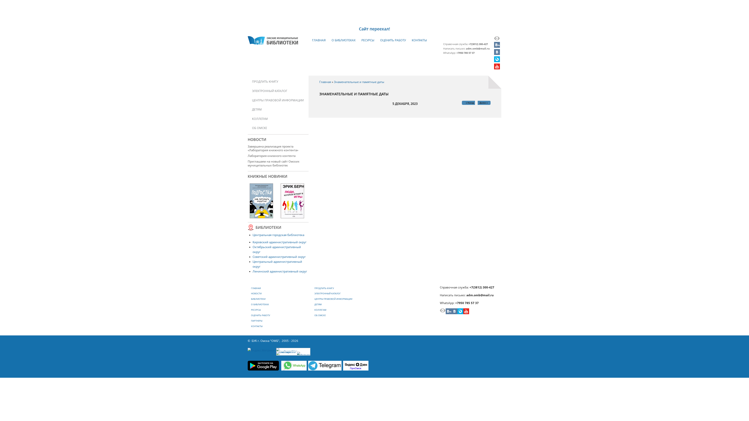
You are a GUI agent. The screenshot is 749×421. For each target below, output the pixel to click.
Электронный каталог (269, 91)
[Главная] (273, 40)
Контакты (419, 40)
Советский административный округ (279, 257)
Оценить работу (393, 40)
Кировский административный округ (279, 242)
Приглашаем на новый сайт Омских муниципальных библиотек (273, 163)
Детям (257, 109)
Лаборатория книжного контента (272, 156)
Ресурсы (367, 40)
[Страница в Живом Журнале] (497, 61)
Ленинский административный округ (280, 271)
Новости (256, 293)
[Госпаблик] (497, 47)
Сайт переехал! (374, 29)
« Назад (470, 102)
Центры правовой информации (278, 100)
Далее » (484, 102)
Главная (319, 40)
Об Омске (259, 128)
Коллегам (260, 119)
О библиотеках (344, 40)
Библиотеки (258, 299)
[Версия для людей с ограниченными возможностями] (497, 39)
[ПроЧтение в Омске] (497, 54)
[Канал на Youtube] (497, 68)
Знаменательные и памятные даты (359, 82)
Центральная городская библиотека (278, 235)
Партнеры (256, 320)
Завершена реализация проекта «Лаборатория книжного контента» (273, 148)
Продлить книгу (265, 81)
